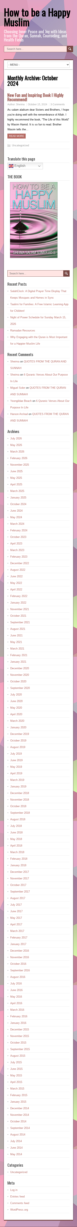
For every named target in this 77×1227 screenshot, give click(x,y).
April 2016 (16, 1003)
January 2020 (18, 727)
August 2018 (17, 819)
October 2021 (18, 615)
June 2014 (16, 1147)
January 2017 (18, 944)
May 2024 (16, 517)
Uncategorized (20, 145)
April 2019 (16, 773)
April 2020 (16, 714)
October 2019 (18, 740)
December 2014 (19, 1108)
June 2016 (16, 990)
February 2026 (18, 458)
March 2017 (17, 931)
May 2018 (16, 839)
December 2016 (19, 950)
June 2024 (16, 510)
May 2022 (16, 582)
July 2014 (16, 1141)
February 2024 (18, 530)
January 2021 (18, 661)
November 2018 (19, 799)
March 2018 (17, 852)
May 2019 (16, 766)
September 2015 (20, 1049)
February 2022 (18, 596)
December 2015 (19, 1029)
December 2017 (19, 871)
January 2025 (18, 497)
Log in (13, 1189)
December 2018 (19, 793)
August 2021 (17, 628)
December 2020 (19, 668)
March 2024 (17, 523)
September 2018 (20, 812)
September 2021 (20, 622)
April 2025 (16, 484)
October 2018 (18, 806)
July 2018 (16, 825)
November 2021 (19, 609)
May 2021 (16, 642)
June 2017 (16, 911)
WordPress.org (19, 1209)
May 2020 (16, 707)
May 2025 (16, 477)
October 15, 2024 (37, 104)
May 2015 (16, 1075)
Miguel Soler (17, 387)
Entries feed (17, 1196)
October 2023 (18, 536)
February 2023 (18, 556)
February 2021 (18, 655)
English (19, 165)
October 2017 (18, 885)
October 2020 (18, 681)
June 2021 (16, 635)
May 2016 (16, 996)
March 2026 (17, 451)
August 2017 (17, 898)
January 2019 (18, 786)
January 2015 (18, 1101)
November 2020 (19, 674)
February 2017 (18, 937)
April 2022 (16, 589)
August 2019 (17, 747)
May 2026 (16, 445)
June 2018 (16, 832)
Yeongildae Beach (21, 400)
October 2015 (18, 1042)
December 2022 (19, 563)
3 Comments (58, 104)
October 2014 (18, 1121)
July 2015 (16, 1062)
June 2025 (16, 471)
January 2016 (18, 1022)
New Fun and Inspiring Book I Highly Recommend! (35, 97)
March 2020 (17, 720)
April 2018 (16, 845)
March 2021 (17, 648)
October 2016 (18, 963)
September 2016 (20, 970)
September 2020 (20, 688)
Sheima (20, 104)
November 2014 (19, 1114)
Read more (16, 136)
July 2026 (16, 438)
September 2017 (20, 891)
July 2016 (16, 983)
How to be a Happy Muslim (37, 17)
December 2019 (19, 734)
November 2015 (19, 1036)
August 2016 (17, 976)
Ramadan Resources (22, 330)
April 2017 (16, 924)
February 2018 (18, 858)
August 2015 (17, 1055)
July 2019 (16, 753)
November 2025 (19, 464)
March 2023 (17, 550)
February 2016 (18, 1016)
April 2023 (16, 543)
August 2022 (17, 569)
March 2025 (17, 491)
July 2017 (16, 904)
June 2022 (16, 576)
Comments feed (19, 1203)
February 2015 (18, 1095)
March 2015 (17, 1088)
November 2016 (19, 957)
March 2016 (17, 1009)
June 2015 (16, 1068)
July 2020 (16, 694)
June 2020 (16, 701)
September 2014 (20, 1128)
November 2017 (19, 878)
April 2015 (16, 1082)
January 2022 (18, 602)
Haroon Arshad (19, 414)
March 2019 (17, 779)
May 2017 (16, 917)
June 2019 (16, 760)
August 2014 (17, 1134)
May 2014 (16, 1154)
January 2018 (18, 865)
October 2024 (18, 504)
